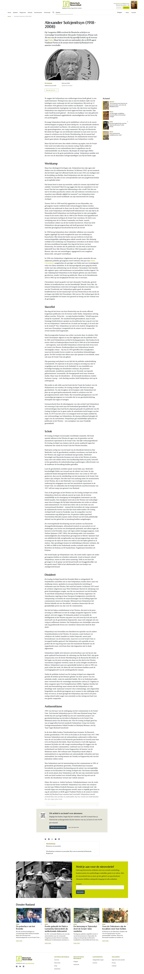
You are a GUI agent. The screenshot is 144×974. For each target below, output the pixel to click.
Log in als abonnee (73, 827)
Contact (133, 12)
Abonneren (126, 7)
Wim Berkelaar (48, 83)
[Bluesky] (45, 839)
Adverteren (57, 968)
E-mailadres (79, 884)
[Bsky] (20, 966)
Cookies (114, 965)
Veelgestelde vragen (98, 959)
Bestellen (119, 7)
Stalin (50, 40)
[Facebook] (49, 839)
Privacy (114, 962)
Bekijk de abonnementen (58, 827)
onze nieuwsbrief (29, 963)
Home (9, 16)
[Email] (55, 839)
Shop (127, 12)
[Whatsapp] (52, 839)
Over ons (56, 959)
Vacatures (76, 964)
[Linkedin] (59, 839)
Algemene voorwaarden (118, 959)
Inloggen (75, 961)
